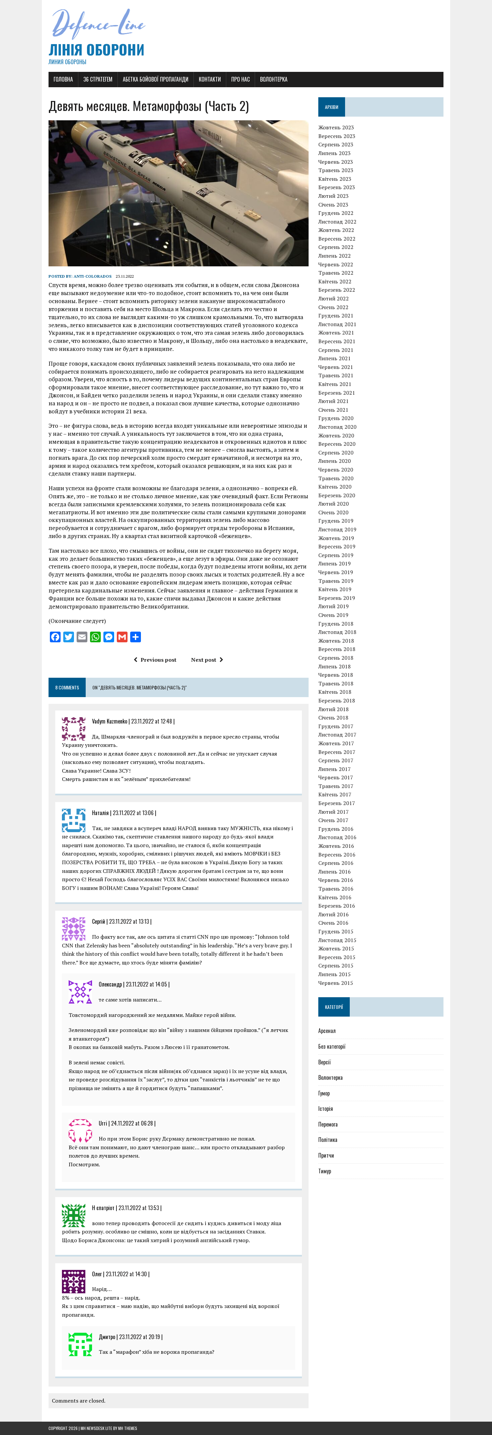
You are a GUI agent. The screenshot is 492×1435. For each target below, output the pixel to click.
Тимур (324, 1171)
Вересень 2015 (336, 957)
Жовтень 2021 (336, 332)
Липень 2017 (334, 769)
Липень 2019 (334, 563)
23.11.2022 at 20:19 (139, 1337)
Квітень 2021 (334, 384)
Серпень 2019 (335, 555)
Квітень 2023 (334, 178)
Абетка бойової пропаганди (155, 79)
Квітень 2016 (334, 897)
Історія (325, 1108)
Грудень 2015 (335, 931)
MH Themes (127, 1428)
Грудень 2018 (335, 623)
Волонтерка (274, 79)
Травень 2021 (335, 375)
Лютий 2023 (333, 196)
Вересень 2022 (336, 238)
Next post (203, 659)
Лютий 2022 (333, 298)
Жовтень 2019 (336, 538)
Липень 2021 (334, 358)
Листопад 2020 (337, 426)
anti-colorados (92, 276)
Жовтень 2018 (336, 640)
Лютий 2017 (333, 811)
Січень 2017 (333, 820)
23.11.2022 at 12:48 (151, 721)
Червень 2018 (335, 674)
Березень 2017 (336, 803)
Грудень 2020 (335, 418)
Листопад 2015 (337, 940)
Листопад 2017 (337, 734)
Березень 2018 (336, 700)
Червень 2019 (335, 572)
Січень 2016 (333, 922)
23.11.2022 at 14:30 (126, 1274)
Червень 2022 (335, 264)
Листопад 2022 (337, 221)
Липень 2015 (334, 974)
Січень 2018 (333, 717)
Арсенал (327, 1031)
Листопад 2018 (337, 632)
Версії (324, 1062)
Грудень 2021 (335, 315)
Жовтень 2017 (336, 743)
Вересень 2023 (336, 136)
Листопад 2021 (337, 324)
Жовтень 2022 (336, 230)
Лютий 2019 (333, 606)
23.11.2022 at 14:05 (146, 984)
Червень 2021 (335, 367)
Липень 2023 (334, 153)
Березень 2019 (336, 598)
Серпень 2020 (335, 452)
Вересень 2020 (336, 443)
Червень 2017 (335, 777)
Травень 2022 (335, 272)
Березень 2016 (336, 905)
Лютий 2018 (333, 709)
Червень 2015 (335, 983)
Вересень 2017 (336, 752)
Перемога (328, 1124)
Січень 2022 (333, 307)
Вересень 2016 (336, 854)
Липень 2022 (334, 255)
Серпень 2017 (335, 760)
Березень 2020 (336, 495)
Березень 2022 (336, 289)
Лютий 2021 (333, 401)
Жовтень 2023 (336, 127)
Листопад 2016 (337, 837)
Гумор (324, 1093)
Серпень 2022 (335, 247)
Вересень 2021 (336, 341)
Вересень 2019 (336, 546)
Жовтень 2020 (336, 435)
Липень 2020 (334, 461)
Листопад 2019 (337, 529)
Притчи (326, 1155)
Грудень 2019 (335, 520)
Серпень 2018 (335, 657)
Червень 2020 (335, 469)
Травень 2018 (335, 683)
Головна (63, 79)
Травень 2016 (335, 888)
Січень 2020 (333, 512)
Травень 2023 (335, 170)
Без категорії (331, 1046)
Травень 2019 (335, 580)
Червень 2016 (335, 880)
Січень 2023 (333, 204)
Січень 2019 (333, 615)
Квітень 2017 (334, 794)
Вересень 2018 (336, 649)
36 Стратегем (97, 79)
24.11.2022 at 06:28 (132, 1123)
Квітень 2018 (334, 691)
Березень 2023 (336, 187)
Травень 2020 (335, 478)
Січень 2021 (333, 409)
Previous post (158, 659)
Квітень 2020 (334, 486)
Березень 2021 (336, 392)
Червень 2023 (335, 161)
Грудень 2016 (335, 828)
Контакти (210, 79)
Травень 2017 (335, 786)
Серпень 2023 (335, 144)
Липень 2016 (334, 871)
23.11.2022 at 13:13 (129, 921)
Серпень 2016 (335, 863)
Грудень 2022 (335, 213)
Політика (327, 1140)
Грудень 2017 (335, 726)
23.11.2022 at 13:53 (138, 1208)
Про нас (240, 79)
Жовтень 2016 (336, 846)
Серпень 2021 (335, 350)
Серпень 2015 (335, 965)
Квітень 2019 (334, 589)
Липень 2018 (334, 666)
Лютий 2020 (333, 503)
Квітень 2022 (334, 281)
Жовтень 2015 (336, 948)
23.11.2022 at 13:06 (133, 813)
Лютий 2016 (333, 914)
